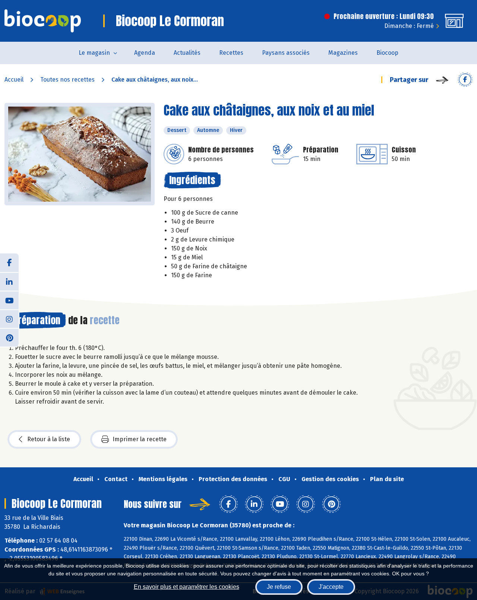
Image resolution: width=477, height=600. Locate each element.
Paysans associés (286, 52)
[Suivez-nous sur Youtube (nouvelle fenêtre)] (9, 300)
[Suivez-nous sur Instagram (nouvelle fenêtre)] (9, 318)
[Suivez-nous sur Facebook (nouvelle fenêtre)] (9, 262)
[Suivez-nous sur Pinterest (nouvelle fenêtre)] (9, 337)
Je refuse (279, 587)
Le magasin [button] (94, 52)
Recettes (231, 52)
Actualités (187, 52)
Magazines (343, 52)
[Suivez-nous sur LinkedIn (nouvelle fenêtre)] (9, 281)
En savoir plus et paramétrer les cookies (186, 587)
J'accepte (331, 587)
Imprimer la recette (140, 439)
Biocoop (387, 52)
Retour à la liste (48, 439)
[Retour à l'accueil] (42, 20)
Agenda (144, 52)
